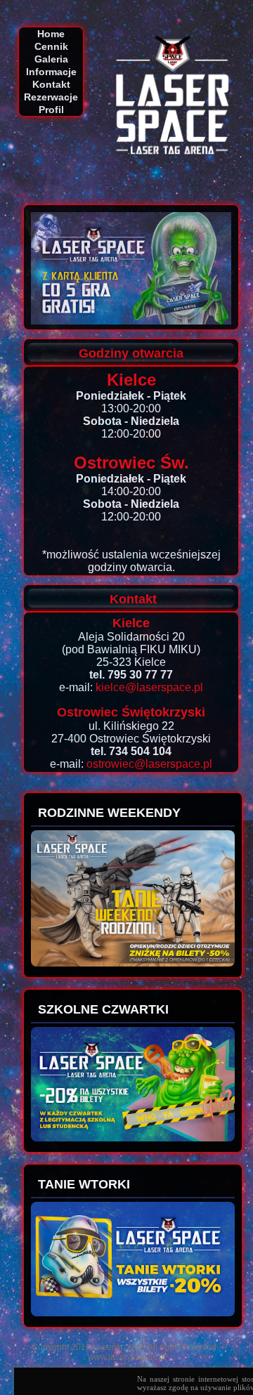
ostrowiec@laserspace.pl (149, 764)
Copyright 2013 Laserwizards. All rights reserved (124, 1347)
